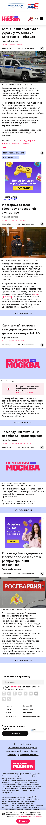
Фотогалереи (11, 716)
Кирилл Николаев (10, 41)
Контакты (12, 754)
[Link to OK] (15, 693)
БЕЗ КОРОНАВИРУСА (17, 44)
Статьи (8, 709)
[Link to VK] (9, 693)
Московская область (13, 153)
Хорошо (23, 821)
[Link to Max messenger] (4, 693)
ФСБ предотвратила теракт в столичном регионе (19, 141)
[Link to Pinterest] (9, 699)
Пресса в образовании (31, 716)
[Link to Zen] (20, 693)
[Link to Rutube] (4, 699)
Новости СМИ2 (9, 199)
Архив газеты (28, 709)
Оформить (15, 733)
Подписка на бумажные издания (22, 747)
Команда (35, 751)
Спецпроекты (28, 712)
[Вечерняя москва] (23, 765)
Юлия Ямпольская (10, 440)
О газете (18, 744)
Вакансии (24, 751)
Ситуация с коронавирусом (20, 444)
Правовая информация (28, 754)
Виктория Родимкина (11, 569)
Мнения (8, 712)
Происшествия (28, 48)
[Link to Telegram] (31, 693)
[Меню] (41, 18)
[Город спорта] (30, 18)
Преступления (10, 157)
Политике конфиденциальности (28, 816)
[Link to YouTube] (25, 693)
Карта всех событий (24, 392)
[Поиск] (36, 18)
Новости (9, 706)
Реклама (27, 744)
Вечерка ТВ (27, 706)
